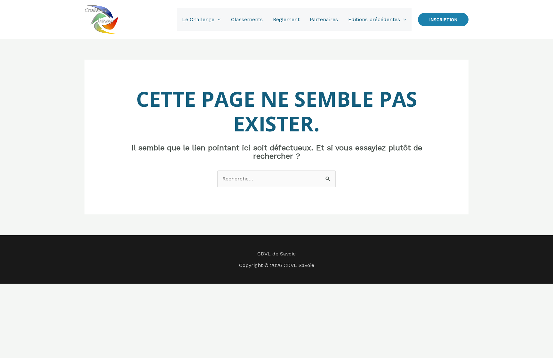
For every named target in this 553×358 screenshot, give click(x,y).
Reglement (286, 19)
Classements (247, 19)
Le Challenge (198, 19)
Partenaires (324, 19)
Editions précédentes (374, 19)
